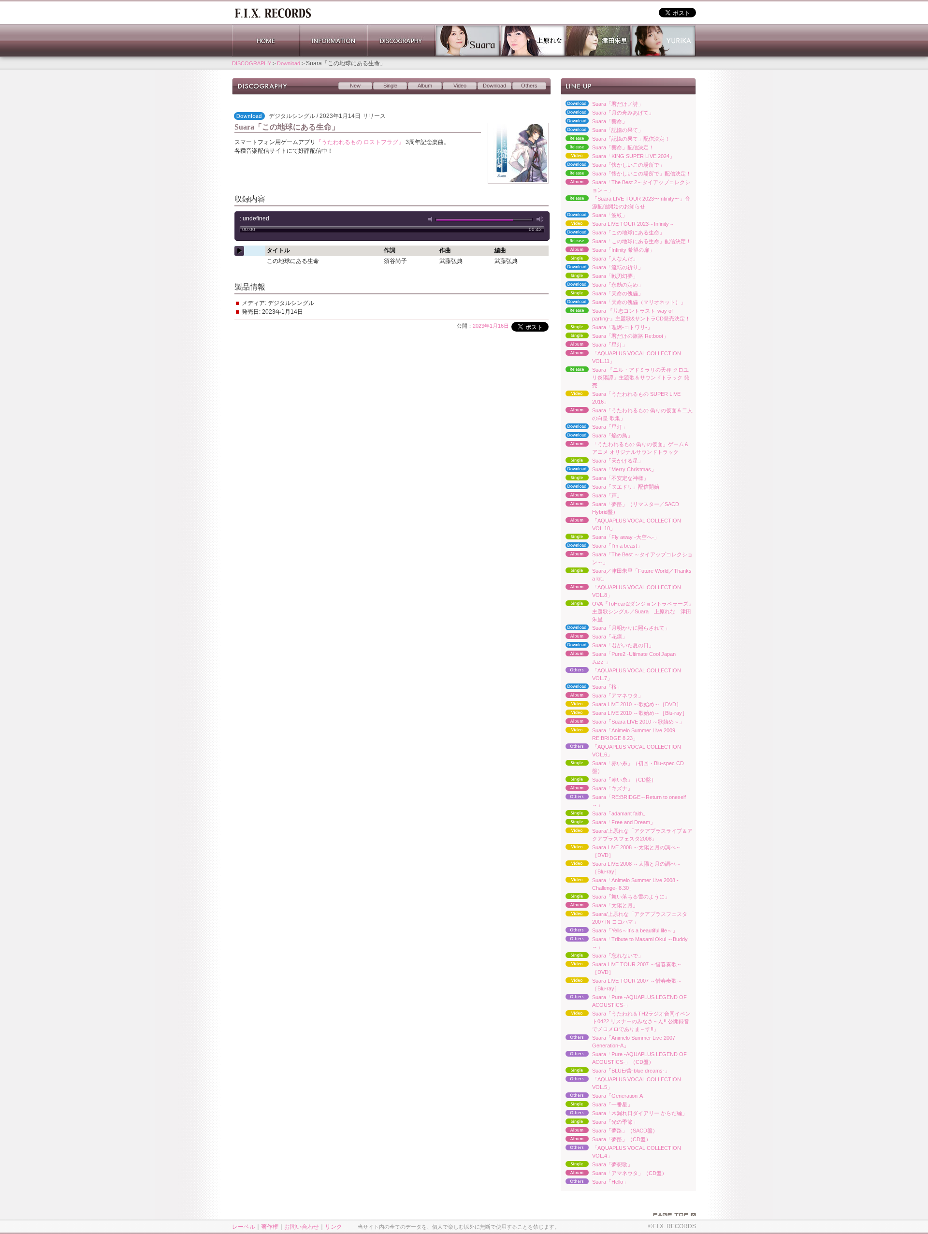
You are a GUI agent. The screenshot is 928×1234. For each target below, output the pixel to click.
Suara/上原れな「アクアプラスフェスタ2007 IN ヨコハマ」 (624, 918)
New (355, 85)
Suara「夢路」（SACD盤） (609, 1131)
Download (288, 63)
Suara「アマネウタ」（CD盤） (614, 1173)
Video (459, 85)
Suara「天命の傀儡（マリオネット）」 (623, 302)
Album (425, 85)
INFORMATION (333, 40)
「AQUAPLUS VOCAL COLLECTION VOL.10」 (621, 524)
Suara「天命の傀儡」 (602, 293)
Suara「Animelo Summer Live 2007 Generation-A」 (618, 1041)
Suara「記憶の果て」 (602, 130)
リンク (333, 1226)
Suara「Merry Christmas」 (608, 469)
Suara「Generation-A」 (604, 1096)
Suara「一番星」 (597, 1105)
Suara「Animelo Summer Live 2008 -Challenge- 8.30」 (620, 884)
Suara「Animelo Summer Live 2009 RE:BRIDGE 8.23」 (618, 734)
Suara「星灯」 (594, 345)
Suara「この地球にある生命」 (613, 233)
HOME (266, 40)
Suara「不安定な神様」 (605, 478)
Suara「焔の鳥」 (597, 436)
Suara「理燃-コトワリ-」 (606, 327)
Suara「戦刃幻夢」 (599, 276)
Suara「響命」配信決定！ (607, 148)
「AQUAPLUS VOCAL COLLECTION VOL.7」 (621, 674)
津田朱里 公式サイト (598, 40)
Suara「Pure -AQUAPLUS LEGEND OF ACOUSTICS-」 (624, 1001)
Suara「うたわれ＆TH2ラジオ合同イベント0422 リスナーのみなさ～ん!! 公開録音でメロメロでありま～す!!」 (626, 1021)
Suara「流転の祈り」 (602, 267)
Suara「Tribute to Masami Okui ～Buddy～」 (624, 943)
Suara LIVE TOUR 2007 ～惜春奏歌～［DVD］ (621, 968)
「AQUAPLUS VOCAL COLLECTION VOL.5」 (621, 1083)
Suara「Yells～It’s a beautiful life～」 (619, 931)
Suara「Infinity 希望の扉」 (607, 250)
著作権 (269, 1226)
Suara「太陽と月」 (599, 905)
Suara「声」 (591, 496)
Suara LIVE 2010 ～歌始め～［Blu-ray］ (624, 713)
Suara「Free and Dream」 (608, 822)
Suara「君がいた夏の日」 (607, 645)
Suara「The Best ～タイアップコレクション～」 (627, 558)
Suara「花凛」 (594, 637)
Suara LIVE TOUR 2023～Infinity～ (617, 224)
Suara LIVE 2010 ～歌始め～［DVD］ (621, 704)
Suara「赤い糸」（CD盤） (608, 780)
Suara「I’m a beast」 (601, 546)
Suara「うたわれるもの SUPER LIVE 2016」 (621, 398)
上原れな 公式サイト (533, 40)
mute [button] (432, 219)
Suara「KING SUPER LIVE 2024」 (618, 156)
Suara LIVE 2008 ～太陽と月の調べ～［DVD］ (621, 851)
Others (529, 85)
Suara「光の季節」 (599, 1122)
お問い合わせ (301, 1226)
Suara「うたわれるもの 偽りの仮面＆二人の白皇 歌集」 (627, 414)
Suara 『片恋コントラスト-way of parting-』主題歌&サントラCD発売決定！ (625, 314)
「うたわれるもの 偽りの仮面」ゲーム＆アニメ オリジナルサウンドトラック (625, 448)
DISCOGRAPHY (401, 40)
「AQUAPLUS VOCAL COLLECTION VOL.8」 (621, 591)
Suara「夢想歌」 (597, 1164)
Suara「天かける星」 (602, 461)
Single (390, 85)
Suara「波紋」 (594, 215)
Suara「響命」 (594, 121)
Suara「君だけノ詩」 (602, 104)
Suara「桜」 (591, 687)
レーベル (243, 1226)
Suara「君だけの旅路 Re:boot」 (614, 336)
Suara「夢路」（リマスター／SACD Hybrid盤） (620, 508)
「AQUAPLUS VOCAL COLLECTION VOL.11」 (621, 357)
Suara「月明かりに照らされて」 (615, 628)
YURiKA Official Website (663, 40)
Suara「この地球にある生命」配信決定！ (626, 241)
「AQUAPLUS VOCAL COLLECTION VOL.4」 (621, 1152)
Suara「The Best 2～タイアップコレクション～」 (625, 186)
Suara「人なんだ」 (599, 259)
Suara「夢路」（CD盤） (606, 1139)
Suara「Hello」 (594, 1182)
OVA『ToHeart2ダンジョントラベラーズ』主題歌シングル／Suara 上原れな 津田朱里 (627, 611)
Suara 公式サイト (467, 40)
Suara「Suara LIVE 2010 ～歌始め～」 (622, 722)
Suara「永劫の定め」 (602, 285)
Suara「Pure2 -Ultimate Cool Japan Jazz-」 (618, 658)
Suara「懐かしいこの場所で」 (613, 165)
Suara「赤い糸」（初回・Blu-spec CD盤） (622, 767)
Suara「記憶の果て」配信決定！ (615, 139)
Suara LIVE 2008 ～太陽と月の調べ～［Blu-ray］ (621, 867)
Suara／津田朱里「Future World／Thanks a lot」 (626, 574)
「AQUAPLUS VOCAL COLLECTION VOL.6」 (621, 750)
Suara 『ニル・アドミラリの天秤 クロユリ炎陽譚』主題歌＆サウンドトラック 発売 (625, 377)
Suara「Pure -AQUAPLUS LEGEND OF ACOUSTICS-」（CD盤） (624, 1058)
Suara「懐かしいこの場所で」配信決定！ (626, 174)
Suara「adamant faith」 (604, 814)
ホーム (272, 12)
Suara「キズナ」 (597, 788)
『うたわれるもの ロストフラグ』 (360, 142)
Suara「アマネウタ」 (602, 696)
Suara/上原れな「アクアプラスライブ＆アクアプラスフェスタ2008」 (627, 835)
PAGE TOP (674, 1214)
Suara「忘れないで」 (602, 956)
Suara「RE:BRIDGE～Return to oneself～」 (623, 801)
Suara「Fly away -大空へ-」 (610, 537)
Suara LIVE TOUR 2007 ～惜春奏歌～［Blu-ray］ (621, 984)
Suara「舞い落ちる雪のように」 (615, 897)
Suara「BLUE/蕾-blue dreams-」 (615, 1071)
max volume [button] (540, 219)
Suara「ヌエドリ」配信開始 (610, 487)
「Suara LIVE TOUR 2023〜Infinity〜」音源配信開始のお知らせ (625, 202)
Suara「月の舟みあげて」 (607, 113)
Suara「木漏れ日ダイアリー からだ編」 (624, 1113)
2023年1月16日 (491, 326)
